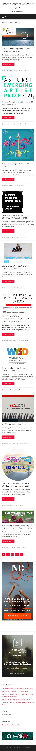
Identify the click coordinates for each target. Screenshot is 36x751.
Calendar (6, 70)
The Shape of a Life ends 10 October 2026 (15, 691)
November (13, 124)
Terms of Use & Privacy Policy (11, 725)
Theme (25, 70)
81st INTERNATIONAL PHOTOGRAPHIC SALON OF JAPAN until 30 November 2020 (17, 319)
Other (18, 237)
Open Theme (19, 70)
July (11, 185)
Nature (19, 547)
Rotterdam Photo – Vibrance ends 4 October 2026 (17, 688)
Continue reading (8, 64)
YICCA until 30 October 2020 (14, 424)
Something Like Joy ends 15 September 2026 (16, 699)
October (12, 390)
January (12, 70)
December (13, 237)
